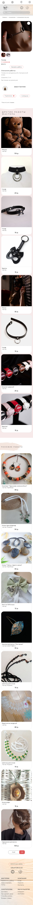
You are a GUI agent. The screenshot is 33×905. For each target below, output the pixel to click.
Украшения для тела (23, 17)
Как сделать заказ (7, 894)
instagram (21, 891)
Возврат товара (6, 898)
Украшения (12, 17)
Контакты (21, 885)
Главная (4, 17)
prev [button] (4, 36)
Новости (20, 883)
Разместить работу (7, 880)
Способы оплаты (6, 896)
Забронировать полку (6, 884)
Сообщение (24, 96)
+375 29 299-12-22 (16, 868)
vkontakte (21, 894)
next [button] (29, 36)
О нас (19, 880)
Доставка (4, 891)
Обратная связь (16, 864)
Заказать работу (16, 67)
